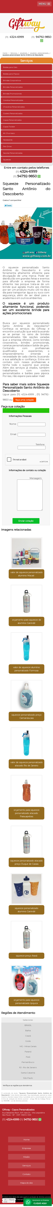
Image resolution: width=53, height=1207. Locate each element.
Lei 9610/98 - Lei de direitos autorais (14, 1101)
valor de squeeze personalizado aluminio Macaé (26, 574)
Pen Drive (7, 146)
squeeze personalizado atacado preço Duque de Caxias (26, 862)
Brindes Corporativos (12, 80)
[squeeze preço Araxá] (26, 935)
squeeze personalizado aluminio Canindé (26, 910)
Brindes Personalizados (13, 87)
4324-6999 (17, 37)
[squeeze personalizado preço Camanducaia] (26, 694)
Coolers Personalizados (12, 113)
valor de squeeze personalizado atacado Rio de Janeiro (26, 764)
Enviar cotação (26, 521)
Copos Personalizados (12, 120)
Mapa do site (26, 1183)
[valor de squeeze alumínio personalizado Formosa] (26, 647)
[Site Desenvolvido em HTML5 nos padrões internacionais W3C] (8, 1202)
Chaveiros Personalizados (14, 107)
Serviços (26, 60)
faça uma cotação (24, 399)
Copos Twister (9, 126)
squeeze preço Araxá (26, 955)
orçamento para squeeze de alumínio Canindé (26, 621)
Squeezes (7, 159)
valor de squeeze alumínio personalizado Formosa (26, 669)
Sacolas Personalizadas (12, 153)
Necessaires (7, 140)
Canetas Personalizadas (13, 100)
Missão (26, 1157)
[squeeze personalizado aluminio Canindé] (26, 888)
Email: (14, 434)
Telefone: (40, 444)
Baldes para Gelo (10, 67)
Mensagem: (36, 478)
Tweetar (8, 205)
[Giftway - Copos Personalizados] (26, 22)
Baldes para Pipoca (11, 74)
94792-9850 (27, 176)
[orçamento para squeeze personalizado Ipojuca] (26, 979)
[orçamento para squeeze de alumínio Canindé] (26, 599)
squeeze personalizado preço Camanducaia (26, 716)
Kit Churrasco (9, 133)
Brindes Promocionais (12, 94)
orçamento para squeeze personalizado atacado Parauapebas (26, 813)
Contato (26, 1174)
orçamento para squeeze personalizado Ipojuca (26, 1002)
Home (27, 1139)
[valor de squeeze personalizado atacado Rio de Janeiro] (26, 742)
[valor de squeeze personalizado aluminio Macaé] (26, 552)
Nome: (13, 424)
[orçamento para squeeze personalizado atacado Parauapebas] (26, 789)
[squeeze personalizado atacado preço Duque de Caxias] (26, 840)
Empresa (26, 1148)
